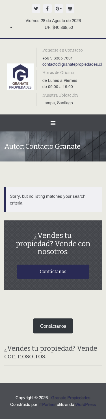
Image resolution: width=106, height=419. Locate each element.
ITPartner (47, 404)
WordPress (85, 404)
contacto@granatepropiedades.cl (72, 64)
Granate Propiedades (70, 397)
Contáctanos (53, 271)
